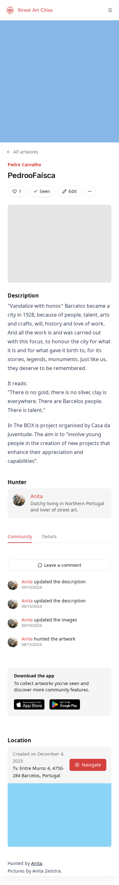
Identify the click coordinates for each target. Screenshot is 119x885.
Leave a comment (62, 565)
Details (49, 536)
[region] (59, 81)
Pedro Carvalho (24, 164)
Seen (45, 191)
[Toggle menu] (110, 10)
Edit (73, 191)
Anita (36, 496)
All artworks (25, 152)
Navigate (91, 765)
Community (20, 536)
